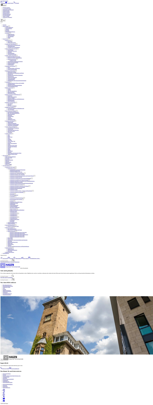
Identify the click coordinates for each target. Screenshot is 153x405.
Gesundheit (7, 82)
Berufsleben (10, 95)
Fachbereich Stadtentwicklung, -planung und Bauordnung (21, 190)
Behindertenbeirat (11, 100)
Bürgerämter (10, 41)
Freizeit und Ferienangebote (13, 62)
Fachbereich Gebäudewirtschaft (16, 177)
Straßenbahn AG (6, 381)
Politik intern (10, 243)
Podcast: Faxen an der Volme (13, 226)
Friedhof (9, 139)
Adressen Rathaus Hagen (12, 154)
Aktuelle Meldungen (9, 27)
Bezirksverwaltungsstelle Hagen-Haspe (17, 233)
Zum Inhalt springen (4, 0)
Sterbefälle (10, 52)
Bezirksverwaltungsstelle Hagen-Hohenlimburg (19, 234)
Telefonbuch (5, 292)
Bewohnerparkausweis (7, 285)
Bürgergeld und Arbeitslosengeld (14, 45)
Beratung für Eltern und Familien (14, 56)
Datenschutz (17, 261)
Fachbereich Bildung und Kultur (16, 171)
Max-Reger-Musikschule (14, 207)
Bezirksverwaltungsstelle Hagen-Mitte (17, 235)
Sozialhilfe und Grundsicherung (14, 47)
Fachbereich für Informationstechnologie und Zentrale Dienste (21, 175)
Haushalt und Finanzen (9, 252)
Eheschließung (10, 49)
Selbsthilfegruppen (11, 84)
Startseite (4, 24)
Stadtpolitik (10, 241)
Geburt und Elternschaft (12, 51)
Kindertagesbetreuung (12, 59)
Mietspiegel (10, 115)
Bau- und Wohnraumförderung (13, 113)
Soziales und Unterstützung (10, 44)
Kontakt (4, 289)
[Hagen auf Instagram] (4, 390)
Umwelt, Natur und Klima (10, 126)
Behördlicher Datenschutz (15, 170)
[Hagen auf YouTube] (4, 399)
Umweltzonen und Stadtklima (13, 127)
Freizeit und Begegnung (12, 69)
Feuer (9, 138)
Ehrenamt (9, 104)
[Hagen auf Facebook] (4, 401)
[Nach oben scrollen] (1, 360)
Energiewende (10, 129)
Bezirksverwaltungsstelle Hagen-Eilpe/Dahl (18, 232)
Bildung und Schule (9, 87)
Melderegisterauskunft (7, 291)
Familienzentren (11, 64)
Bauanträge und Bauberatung (13, 112)
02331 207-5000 (5, 368)
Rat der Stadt (10, 238)
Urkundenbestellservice (7, 293)
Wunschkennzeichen (7, 294)
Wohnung (9, 152)
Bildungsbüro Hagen (12, 93)
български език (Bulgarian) (8, 9)
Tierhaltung (10, 132)
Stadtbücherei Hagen (14, 203)
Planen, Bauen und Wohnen (10, 110)
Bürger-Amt (10, 137)
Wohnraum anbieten (11, 119)
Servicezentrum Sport (14, 195)
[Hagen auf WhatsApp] (4, 395)
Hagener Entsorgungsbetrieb (8, 379)
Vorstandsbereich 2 (13, 213)
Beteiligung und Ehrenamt (10, 102)
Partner (9, 37)
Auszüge (9, 117)
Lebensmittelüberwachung (13, 86)
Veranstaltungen (6, 253)
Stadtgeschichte (8, 162)
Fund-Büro (10, 140)
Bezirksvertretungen (11, 231)
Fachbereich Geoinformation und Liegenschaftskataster (20, 178)
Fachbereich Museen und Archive (16, 184)
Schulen (9, 88)
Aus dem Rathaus (6, 165)
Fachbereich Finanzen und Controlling (17, 174)
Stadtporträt (7, 163)
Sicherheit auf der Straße (12, 145)
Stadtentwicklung (8, 247)
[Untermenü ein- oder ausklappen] (9, 26)
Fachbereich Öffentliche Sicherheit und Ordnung (19, 186)
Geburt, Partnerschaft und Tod (11, 48)
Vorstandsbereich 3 (13, 214)
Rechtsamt (12, 193)
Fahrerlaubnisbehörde (14, 205)
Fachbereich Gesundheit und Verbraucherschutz (19, 179)
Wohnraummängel (11, 114)
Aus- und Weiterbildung (12, 91)
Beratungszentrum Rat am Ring (16, 199)
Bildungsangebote (11, 92)
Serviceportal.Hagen (7, 373)
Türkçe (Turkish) (6, 16)
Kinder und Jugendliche (12, 96)
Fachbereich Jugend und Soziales (16, 182)
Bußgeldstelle (12, 204)
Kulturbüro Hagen (13, 211)
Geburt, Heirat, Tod (11, 141)
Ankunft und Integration (12, 77)
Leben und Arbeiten (11, 78)
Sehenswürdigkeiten (9, 159)
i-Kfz (4, 288)
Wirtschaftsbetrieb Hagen (7, 382)
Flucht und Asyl (11, 76)
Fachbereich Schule (13, 189)
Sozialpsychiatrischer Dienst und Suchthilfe (16, 83)
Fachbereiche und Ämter (10, 167)
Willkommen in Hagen (12, 72)
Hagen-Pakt (10, 251)
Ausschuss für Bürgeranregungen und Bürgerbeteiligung (18, 246)
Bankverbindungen (6, 387)
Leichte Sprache (8, 133)
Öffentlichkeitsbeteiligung (10, 31)
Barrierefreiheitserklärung (5, 261)
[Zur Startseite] (10, 268)
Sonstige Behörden (11, 223)
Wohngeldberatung (11, 46)
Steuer (9, 148)
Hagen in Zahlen (8, 164)
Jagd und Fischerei (11, 131)
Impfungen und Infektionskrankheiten (15, 85)
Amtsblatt (7, 29)
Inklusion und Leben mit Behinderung (12, 94)
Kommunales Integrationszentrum (16, 197)
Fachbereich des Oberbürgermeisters (17, 173)
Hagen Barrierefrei (11, 101)
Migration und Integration (10, 70)
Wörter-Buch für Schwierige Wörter (14, 153)
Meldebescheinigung (7, 290)
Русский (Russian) (6, 15)
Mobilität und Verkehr (9, 107)
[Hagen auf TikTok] (4, 392)
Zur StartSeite (10, 277)
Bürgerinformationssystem (13, 242)
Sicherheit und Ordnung (9, 121)
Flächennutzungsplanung (12, 250)
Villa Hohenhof (11, 36)
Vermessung (10, 118)
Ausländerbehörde (11, 79)
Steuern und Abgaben (12, 42)
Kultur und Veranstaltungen (10, 156)
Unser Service (5, 38)
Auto (9, 134)
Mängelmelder (10, 122)
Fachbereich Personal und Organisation (17, 187)
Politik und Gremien (9, 227)
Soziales (9, 147)
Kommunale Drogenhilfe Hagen (16, 202)
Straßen (9, 149)
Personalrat (12, 221)
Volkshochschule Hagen (14, 219)
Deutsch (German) (6, 7)
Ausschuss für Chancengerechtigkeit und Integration (17, 240)
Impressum (12, 261)
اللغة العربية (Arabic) (7, 8)
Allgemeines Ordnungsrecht (13, 125)
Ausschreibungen (8, 28)
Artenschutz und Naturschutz (13, 130)
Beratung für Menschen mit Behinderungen (16, 99)
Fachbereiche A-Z (11, 168)
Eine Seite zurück (3, 277)
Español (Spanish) (6, 11)
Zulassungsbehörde (13, 206)
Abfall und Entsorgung (12, 123)
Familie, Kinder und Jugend (10, 55)
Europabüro (12, 220)
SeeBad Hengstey (11, 34)
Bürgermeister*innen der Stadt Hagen (15, 229)
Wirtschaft (7, 161)
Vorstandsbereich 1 (13, 212)
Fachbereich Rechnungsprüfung (16, 188)
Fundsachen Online (6, 287)
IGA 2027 (7, 33)
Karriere (4, 374)
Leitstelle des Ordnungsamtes (13, 124)
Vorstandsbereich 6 (13, 218)
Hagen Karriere (13, 208)
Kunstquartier (5, 380)
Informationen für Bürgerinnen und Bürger (16, 73)
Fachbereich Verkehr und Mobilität (16, 192)
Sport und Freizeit (8, 157)
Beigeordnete (10, 237)
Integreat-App (10, 74)
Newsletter (7, 30)
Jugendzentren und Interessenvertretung (15, 61)
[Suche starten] (13, 260)
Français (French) (6, 13)
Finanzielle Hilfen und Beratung (14, 68)
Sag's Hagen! (10, 103)
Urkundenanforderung (12, 54)
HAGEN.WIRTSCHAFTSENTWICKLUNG (11, 375)
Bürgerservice (8, 40)
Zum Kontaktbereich (15, 368)
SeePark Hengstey (11, 35)
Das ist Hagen (5, 155)
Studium (9, 90)
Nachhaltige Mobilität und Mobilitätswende (16, 108)
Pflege (9, 67)
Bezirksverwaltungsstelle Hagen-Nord (17, 236)
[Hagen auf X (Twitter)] (4, 397)
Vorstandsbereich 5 (13, 217)
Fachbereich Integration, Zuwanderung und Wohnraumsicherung (22, 181)
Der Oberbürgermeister (12, 228)
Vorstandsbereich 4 (13, 215)
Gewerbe (9, 142)
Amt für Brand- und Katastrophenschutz (17, 169)
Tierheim (11, 200)
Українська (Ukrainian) (7, 17)
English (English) (6, 10)
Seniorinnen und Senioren (10, 66)
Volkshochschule (6, 376)
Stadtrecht (9, 245)
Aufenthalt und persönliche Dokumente (15, 75)
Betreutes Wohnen (11, 97)
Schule (9, 144)
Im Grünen (7, 158)
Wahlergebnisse (11, 244)
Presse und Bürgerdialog (10, 225)
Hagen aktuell (5, 26)
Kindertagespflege (11, 63)
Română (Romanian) (7, 14)
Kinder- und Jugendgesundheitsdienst (17, 210)
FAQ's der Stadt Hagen (12, 105)
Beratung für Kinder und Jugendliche (15, 57)
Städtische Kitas (13, 60)
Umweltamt (12, 196)
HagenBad (5, 378)
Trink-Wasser (10, 150)
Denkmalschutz (11, 116)
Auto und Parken (11, 109)
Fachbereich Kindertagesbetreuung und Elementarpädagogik (21, 183)
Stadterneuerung (11, 249)
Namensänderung (11, 53)
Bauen (9, 135)
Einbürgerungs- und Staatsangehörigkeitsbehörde (17, 80)
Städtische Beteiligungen (12, 222)
